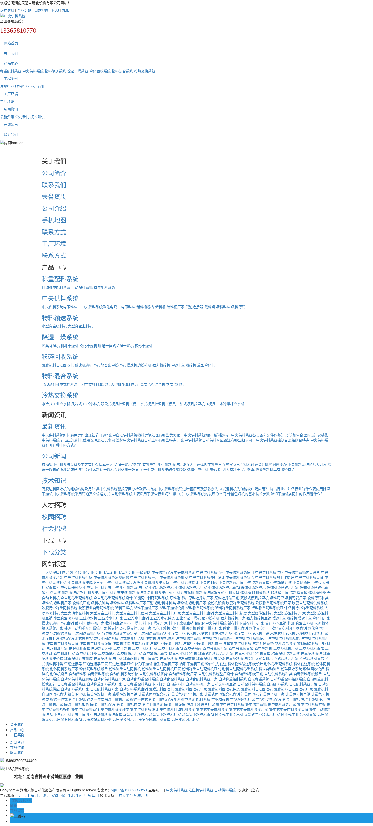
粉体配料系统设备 (93, 668)
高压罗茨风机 (123, 719)
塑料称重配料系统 (199, 607)
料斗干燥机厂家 (155, 622)
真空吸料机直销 (311, 648)
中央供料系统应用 (144, 577)
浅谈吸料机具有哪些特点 (275, 469)
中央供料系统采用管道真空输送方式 (82, 493)
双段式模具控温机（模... (120, 403)
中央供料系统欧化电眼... (100, 306)
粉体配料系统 (104, 287)
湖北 (71, 795)
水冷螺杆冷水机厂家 (312, 633)
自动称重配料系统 (56, 287)
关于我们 (11, 53)
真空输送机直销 (155, 653)
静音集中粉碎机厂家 (165, 714)
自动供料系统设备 (308, 673)
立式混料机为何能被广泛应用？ (244, 488)
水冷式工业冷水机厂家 (215, 633)
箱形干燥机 (143, 345)
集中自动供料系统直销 (104, 714)
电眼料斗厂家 (57, 648)
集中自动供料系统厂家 (68, 714)
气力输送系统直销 (152, 633)
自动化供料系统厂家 (110, 678)
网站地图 (42, 10)
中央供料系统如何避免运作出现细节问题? (75, 434)
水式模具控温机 (87, 638)
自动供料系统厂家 (183, 673)
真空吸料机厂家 (285, 648)
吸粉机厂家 (197, 602)
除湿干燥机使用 (313, 699)
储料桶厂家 (175, 306)
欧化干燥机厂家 (209, 628)
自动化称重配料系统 (143, 678)
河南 (62, 795)
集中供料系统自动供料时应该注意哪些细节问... (218, 439)
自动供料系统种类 (278, 673)
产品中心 (11, 63)
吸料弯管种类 (318, 597)
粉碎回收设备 (314, 668)
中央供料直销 (162, 572)
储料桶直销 (298, 592)
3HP (91, 572)
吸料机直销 (81, 602)
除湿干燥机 (291, 699)
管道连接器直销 (121, 663)
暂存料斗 (235, 622)
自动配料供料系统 (251, 683)
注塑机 (150, 638)
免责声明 (141, 795)
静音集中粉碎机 (113, 364)
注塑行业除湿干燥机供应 (202, 643)
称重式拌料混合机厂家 (216, 653)
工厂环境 (11, 93)
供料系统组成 (161, 592)
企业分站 (24, 10)
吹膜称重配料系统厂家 (273, 602)
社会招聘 (54, 528)
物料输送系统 (55, 70)
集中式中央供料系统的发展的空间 (199, 493)
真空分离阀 (193, 648)
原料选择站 (179, 597)
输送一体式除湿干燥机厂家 (108, 699)
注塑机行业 (140, 643)
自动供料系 (78, 673)
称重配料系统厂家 (108, 658)
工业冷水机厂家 (110, 617)
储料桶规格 (145, 306)
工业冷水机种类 (162, 617)
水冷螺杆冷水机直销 (58, 638)
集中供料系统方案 (311, 704)
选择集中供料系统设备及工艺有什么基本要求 (77, 464)
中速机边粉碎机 (183, 364)
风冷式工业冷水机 (85, 403)
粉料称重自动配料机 (125, 668)
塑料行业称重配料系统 (306, 607)
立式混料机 (175, 384)
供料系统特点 (139, 592)
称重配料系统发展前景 (177, 658)
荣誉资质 (54, 196)
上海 (30, 795)
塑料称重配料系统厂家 (232, 607)
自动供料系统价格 (124, 673)
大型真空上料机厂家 (165, 612)
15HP (82, 572)
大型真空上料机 (80, 325)
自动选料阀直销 (223, 683)
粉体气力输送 (216, 663)
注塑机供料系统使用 (251, 638)
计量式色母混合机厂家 (185, 694)
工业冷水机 (88, 617)
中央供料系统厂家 (78, 577)
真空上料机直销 (170, 648)
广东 (87, 795)
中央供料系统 (33, 70)
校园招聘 (54, 516)
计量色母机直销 (297, 694)
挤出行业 (37, 86)
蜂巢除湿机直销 (124, 694)
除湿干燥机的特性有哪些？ (135, 464)
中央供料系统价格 (210, 572)
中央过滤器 (301, 582)
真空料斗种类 (86, 653)
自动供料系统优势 (153, 673)
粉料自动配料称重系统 (240, 668)
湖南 (79, 795)
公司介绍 (54, 208)
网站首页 (11, 42)
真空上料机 (122, 648)
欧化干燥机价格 (183, 628)
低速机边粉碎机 (87, 364)
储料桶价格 (261, 592)
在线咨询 (17, 747)
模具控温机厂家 (139, 628)
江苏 (38, 795)
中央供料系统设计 (184, 582)
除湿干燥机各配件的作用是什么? (297, 493)
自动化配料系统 (172, 678)
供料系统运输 (184, 592)
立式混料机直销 (312, 658)
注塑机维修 (121, 643)
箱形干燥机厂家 (166, 663)
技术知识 (37, 116)
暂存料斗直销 (275, 622)
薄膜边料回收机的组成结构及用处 (68, 488)
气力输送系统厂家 (86, 633)
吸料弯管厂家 (295, 597)
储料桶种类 (317, 592)
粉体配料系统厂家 (64, 668)
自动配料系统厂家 (75, 688)
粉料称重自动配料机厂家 (161, 668)
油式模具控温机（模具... (199, 403)
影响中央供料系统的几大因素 (303, 464)
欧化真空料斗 (259, 628)
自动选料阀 (175, 683)
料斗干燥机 (69, 345)
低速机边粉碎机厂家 (283, 587)
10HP (72, 572)
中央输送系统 (281, 582)
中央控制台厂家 (230, 582)
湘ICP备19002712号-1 (129, 789)
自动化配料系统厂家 (201, 678)
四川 (95, 795)
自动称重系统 (258, 678)
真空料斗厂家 (64, 653)
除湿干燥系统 (77, 70)
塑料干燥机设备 (172, 607)
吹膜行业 (22, 86)
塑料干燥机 (124, 607)
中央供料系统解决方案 (85, 582)
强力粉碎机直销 (258, 617)
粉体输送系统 (304, 663)
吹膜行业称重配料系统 (59, 607)
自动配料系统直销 (134, 688)
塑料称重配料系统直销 (269, 607)
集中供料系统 (256, 704)
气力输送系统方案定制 (119, 633)
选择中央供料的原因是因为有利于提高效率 (221, 469)
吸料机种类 (100, 602)
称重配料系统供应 (78, 658)
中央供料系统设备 (155, 582)
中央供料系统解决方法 (122, 582)
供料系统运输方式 (210, 592)
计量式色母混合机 (151, 384)
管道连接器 (194, 306)
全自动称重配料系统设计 (113, 597)
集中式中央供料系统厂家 (248, 709)
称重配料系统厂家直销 (141, 658)
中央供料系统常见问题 (111, 577)
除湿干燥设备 (174, 704)
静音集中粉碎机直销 (198, 714)
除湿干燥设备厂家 (201, 704)
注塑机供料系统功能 (284, 638)
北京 (22, 795)
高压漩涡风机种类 (97, 719)
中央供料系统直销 (309, 577)
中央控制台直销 (256, 582)
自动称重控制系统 (232, 678)
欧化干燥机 (88, 345)
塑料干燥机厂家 (146, 607)
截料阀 (209, 306)
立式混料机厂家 (286, 658)
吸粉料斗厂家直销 (139, 602)
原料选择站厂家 (201, 597)
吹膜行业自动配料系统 (96, 607)
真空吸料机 (263, 648)
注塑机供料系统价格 (218, 638)
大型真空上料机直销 (198, 612)
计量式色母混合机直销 (222, 694)
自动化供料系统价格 (77, 678)
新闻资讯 (11, 108)
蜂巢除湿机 (51, 345)
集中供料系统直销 (85, 709)
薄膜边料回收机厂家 (191, 688)
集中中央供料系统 (230, 704)
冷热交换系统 (144, 70)
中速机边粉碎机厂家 (191, 587)
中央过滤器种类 (69, 587)
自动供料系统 (98, 673)
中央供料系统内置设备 (302, 572)
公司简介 (54, 172)
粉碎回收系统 (100, 70)
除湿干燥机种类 (128, 704)
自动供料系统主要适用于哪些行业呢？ (141, 493)
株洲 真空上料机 (300, 622)
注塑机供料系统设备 (95, 643)
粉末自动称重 (269, 668)
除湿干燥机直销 (102, 704)
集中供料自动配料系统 (177, 709)
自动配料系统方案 (104, 688)
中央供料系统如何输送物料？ (207, 434)
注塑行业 (7, 86)
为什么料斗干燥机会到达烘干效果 (112, 469)
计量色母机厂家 (272, 694)
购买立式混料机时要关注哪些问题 (252, 464)
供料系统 (53, 592)
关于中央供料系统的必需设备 (163, 469)
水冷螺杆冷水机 (231, 403)
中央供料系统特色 (240, 577)
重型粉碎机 (206, 364)
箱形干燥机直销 (191, 663)
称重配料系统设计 (240, 658)
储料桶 (160, 306)
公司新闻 (22, 116)
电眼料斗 (128, 306)
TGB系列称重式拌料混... (61, 384)
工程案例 (11, 78)
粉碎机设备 (59, 673)
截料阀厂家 (95, 622)
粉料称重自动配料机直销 (201, 668)
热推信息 (7, 10)
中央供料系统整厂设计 (207, 577)
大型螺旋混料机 (123, 384)
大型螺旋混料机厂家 (290, 612)
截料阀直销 (114, 622)
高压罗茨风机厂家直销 (152, 719)
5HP (98, 572)
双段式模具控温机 (254, 597)
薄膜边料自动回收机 (58, 364)
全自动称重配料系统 (77, 597)
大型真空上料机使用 (132, 612)
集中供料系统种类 (115, 709)
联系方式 (54, 231)
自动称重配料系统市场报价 (144, 683)
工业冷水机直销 (136, 617)
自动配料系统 (82, 287)
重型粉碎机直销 (268, 699)
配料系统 (203, 699)
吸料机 (47, 602)
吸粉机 (182, 602)
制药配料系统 (158, 597)
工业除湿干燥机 (188, 617)
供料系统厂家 (94, 592)
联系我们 (11, 134)
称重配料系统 (10, 70)
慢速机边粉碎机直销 (58, 622)
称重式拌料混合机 (95, 384)
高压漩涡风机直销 (68, 719)
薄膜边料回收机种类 (224, 688)
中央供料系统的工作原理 (274, 577)
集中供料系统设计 (144, 709)
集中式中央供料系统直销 (288, 709)
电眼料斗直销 (79, 648)
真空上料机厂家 (144, 648)
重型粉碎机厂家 (242, 699)
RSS (55, 10)
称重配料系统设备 (210, 658)
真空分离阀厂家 (215, 648)
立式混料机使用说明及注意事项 (90, 439)
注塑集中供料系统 (237, 643)
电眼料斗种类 (101, 648)
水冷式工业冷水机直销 (251, 633)
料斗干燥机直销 (181, 622)
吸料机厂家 (62, 602)
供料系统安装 (117, 592)
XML (65, 10)
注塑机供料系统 (188, 638)
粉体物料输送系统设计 (245, 663)
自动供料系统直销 (249, 673)
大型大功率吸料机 (75, 612)
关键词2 (140, 597)
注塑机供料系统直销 (62, 643)
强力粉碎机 (161, 364)
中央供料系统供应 (269, 572)
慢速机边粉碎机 (139, 364)
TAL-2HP (110, 572)
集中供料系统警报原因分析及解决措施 (126, 488)
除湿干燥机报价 (76, 704)
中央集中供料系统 (97, 587)
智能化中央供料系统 (211, 622)
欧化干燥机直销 (235, 628)
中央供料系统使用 (240, 572)
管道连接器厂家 (95, 663)
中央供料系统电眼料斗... (61, 306)
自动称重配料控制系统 (288, 678)
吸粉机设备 (216, 602)
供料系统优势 (72, 592)
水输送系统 (109, 638)
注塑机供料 (166, 638)
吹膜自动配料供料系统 (310, 602)
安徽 (54, 795)
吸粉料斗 (223, 306)
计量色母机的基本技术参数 (248, 493)
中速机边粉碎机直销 (224, 587)
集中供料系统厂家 (282, 704)
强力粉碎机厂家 (233, 617)
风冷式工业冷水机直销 (298, 714)
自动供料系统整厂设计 (216, 673)
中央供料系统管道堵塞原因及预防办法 (188, 488)
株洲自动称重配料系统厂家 (85, 628)
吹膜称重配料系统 (240, 602)
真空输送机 (107, 653)
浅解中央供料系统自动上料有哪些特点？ (148, 439)
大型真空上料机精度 (231, 612)
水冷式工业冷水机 (56, 403)
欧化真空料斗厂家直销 (289, 628)
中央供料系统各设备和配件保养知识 (259, 434)
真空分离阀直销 (241, 648)
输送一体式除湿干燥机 (116, 345)
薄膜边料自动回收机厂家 (293, 688)
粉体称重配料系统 (278, 663)
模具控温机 (117, 628)
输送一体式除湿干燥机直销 (151, 699)
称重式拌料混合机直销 (252, 653)
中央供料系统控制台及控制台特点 (282, 439)
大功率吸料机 (54, 572)
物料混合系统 (122, 70)
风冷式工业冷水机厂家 (262, 714)
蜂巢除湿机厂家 (99, 694)
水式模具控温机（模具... (159, 403)
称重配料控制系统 (285, 653)
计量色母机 (250, 694)
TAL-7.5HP (126, 572)
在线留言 (11, 124)
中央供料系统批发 (174, 577)
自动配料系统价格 (303, 683)
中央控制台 (208, 582)
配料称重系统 (184, 699)
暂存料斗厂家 (253, 622)
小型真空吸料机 (54, 325)
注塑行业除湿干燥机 (166, 643)
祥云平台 (126, 795)
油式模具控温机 (132, 638)
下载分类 (54, 551)
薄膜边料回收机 (161, 688)
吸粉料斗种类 (165, 602)
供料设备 (232, 592)
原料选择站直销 (226, 597)
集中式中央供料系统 (212, 709)
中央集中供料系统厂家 (130, 587)
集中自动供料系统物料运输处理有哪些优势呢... (146, 434)
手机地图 (54, 219)
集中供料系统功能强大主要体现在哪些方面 (191, 464)
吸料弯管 (238, 306)
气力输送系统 (60, 633)
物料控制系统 (263, 643)
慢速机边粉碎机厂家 (314, 617)
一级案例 (143, 572)
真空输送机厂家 (129, 653)
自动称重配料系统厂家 (104, 683)
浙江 (46, 795)
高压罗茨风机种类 (185, 719)
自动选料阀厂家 (197, 683)
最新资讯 (7, 116)
